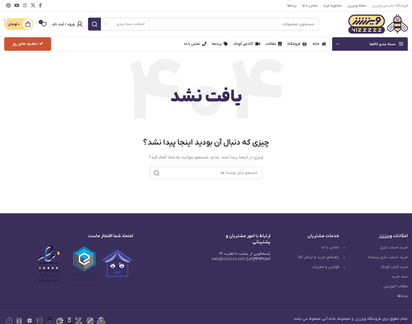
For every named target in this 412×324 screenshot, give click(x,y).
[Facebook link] (40, 5)
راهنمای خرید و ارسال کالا (318, 257)
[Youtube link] (16, 5)
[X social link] (33, 5)
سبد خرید (400, 276)
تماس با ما (330, 247)
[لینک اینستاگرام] (25, 5)
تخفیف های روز (25, 44)
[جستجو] (94, 24)
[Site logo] (378, 24)
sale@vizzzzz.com (229, 259)
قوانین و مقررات (326, 267)
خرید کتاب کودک (394, 267)
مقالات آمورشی (396, 286)
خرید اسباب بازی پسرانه (388, 257)
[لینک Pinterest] (8, 5)
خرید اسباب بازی (394, 247)
